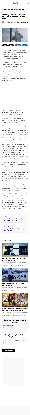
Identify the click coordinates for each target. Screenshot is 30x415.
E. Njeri (7, 22)
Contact (11, 412)
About (16, 412)
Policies (6, 412)
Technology (5, 9)
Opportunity (22, 412)
